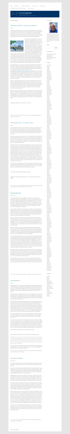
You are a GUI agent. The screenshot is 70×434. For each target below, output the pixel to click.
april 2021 (48, 143)
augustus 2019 (49, 168)
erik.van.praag (17, 116)
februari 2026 (49, 72)
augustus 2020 (49, 153)
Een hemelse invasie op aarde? (51, 57)
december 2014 (49, 236)
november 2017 (49, 193)
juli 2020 (48, 154)
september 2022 (49, 122)
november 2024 (49, 90)
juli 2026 (48, 66)
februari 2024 (49, 101)
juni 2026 (48, 67)
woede (11, 351)
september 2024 (49, 93)
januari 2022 (48, 132)
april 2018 (48, 187)
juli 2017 (48, 198)
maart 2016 (48, 218)
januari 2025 (48, 88)
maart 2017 (48, 203)
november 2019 (49, 164)
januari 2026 (48, 73)
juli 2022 (48, 125)
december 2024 (49, 89)
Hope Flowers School (50, 283)
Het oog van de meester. (16, 358)
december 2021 (49, 133)
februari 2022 (49, 131)
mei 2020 (48, 157)
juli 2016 (48, 213)
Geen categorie (49, 281)
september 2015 (49, 225)
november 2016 (49, 208)
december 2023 (49, 104)
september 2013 (49, 255)
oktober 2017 (49, 195)
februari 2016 (49, 219)
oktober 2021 (49, 136)
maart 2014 (48, 247)
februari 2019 (49, 175)
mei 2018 (48, 186)
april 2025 (48, 84)
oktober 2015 (49, 224)
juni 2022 (48, 126)
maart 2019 (48, 174)
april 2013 (48, 261)
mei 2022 (48, 127)
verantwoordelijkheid (38, 350)
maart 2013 (48, 262)
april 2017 (48, 202)
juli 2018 (48, 184)
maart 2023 (48, 115)
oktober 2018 (49, 180)
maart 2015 (48, 233)
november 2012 (49, 267)
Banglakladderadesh (15, 193)
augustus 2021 (49, 138)
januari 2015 (48, 235)
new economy (17, 186)
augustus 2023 (49, 109)
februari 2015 (49, 234)
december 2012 (49, 266)
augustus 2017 (49, 197)
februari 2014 (49, 249)
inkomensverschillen (36, 115)
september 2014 (49, 240)
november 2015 (49, 223)
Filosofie (48, 279)
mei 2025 (48, 83)
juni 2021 (48, 141)
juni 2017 (48, 200)
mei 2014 (48, 245)
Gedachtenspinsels (50, 56)
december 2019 (49, 163)
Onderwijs (48, 290)
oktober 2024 (49, 92)
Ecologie (48, 277)
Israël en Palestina (49, 287)
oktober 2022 (49, 121)
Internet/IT (48, 284)
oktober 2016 (49, 209)
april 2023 (48, 114)
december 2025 (49, 74)
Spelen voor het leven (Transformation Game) (18, 8)
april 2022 (48, 128)
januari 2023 (48, 117)
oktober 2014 (49, 239)
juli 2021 (48, 139)
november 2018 (49, 179)
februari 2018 (49, 190)
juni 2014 (48, 244)
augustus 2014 (49, 241)
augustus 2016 (49, 212)
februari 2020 (49, 160)
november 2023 (49, 105)
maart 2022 (48, 130)
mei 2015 (48, 230)
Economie (20, 115)
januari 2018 (48, 191)
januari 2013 (48, 265)
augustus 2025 (49, 79)
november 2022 (49, 120)
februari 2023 (49, 116)
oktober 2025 (49, 77)
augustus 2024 (49, 94)
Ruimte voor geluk (31, 8)
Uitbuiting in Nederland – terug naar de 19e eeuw (23, 25)
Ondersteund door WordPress (14, 429)
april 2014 (48, 246)
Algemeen (48, 276)
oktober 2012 (49, 268)
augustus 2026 (49, 65)
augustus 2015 (49, 227)
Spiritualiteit (21, 350)
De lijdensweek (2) (15, 280)
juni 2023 (48, 111)
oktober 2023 (49, 106)
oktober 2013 (49, 254)
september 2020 (49, 152)
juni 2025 (48, 82)
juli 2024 (48, 95)
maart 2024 (48, 100)
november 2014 (49, 238)
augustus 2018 (49, 182)
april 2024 (48, 99)
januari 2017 (48, 206)
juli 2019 (48, 169)
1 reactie (11, 125)
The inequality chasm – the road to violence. (22, 123)
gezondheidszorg (49, 282)
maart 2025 (48, 85)
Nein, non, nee (49, 58)
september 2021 (49, 137)
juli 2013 (48, 257)
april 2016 (48, 217)
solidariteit (33, 350)
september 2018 (49, 181)
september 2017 (49, 196)
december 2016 (49, 207)
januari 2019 (48, 176)
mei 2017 (48, 201)
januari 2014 (48, 250)
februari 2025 (49, 87)
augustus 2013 (49, 256)
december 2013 (49, 251)
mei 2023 (48, 112)
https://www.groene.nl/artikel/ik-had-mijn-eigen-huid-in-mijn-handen (23, 70)
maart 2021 (48, 144)
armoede (31, 115)
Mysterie (48, 289)
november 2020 (49, 149)
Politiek (23, 115)
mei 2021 (48, 142)
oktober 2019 (49, 165)
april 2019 (48, 173)
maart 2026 (48, 71)
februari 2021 (49, 146)
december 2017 (49, 192)
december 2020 (49, 148)
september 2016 (49, 211)
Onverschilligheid (49, 55)
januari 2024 (48, 103)
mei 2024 (48, 98)
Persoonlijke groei (49, 293)
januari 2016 (48, 220)
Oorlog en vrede (49, 292)
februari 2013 (49, 263)
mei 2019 (48, 171)
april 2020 (48, 158)
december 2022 (49, 119)
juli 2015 (48, 228)
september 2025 (49, 78)
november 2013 (49, 252)
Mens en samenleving (50, 288)
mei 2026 (48, 68)
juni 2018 (48, 185)
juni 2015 (48, 229)
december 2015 (49, 222)
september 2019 (49, 166)
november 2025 (49, 76)
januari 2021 (48, 147)
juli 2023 (48, 110)
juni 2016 (48, 214)
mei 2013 (48, 260)
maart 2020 (48, 159)
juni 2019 (48, 170)
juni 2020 (48, 155)
